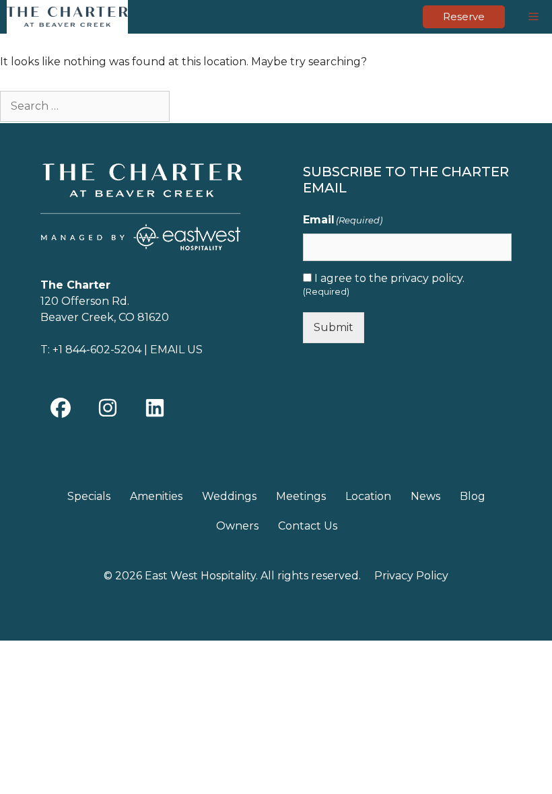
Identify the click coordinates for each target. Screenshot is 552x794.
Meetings (301, 496)
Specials (88, 496)
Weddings (229, 496)
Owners (237, 525)
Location (368, 496)
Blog (472, 496)
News (425, 496)
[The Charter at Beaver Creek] (67, 17)
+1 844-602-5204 (97, 349)
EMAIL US (176, 349)
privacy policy (426, 278)
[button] (60, 408)
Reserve (464, 16)
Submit (333, 327)
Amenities (156, 496)
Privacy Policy (411, 575)
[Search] (193, 104)
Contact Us (307, 525)
